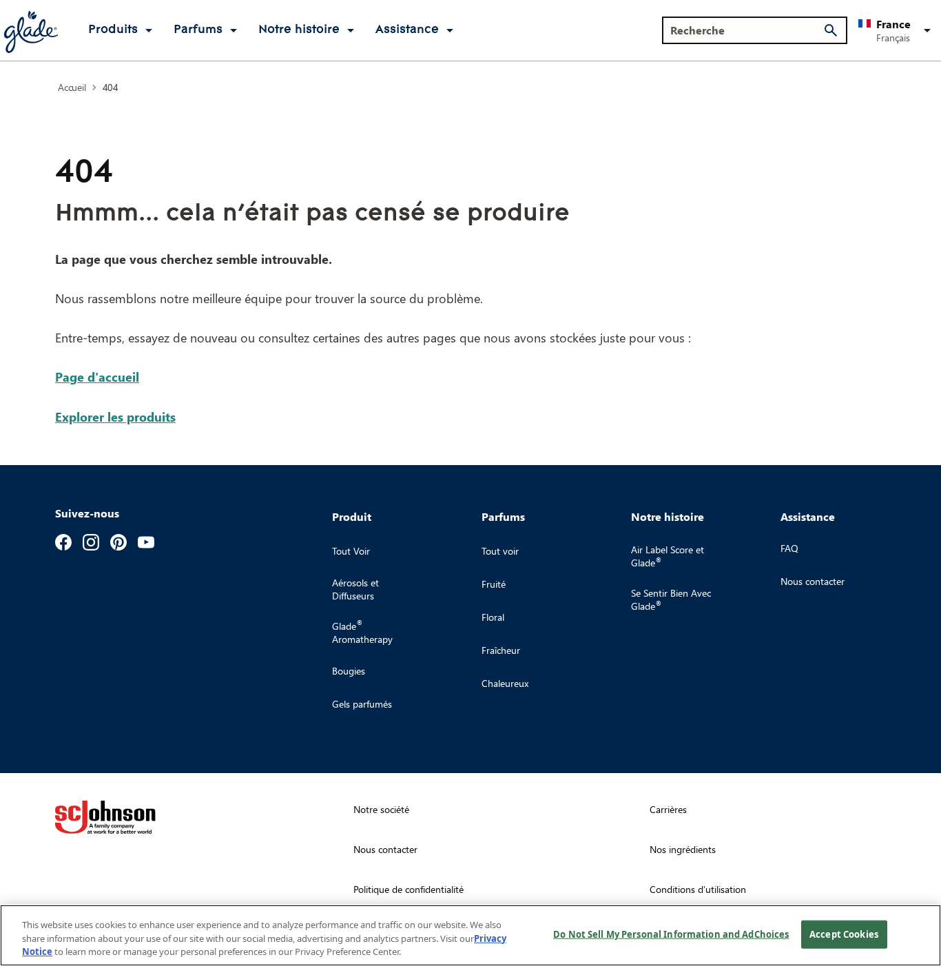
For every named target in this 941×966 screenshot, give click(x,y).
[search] (831, 30)
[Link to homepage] (30, 30)
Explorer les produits (115, 416)
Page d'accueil (97, 376)
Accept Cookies (843, 933)
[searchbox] (746, 30)
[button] (896, 30)
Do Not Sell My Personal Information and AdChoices (671, 933)
